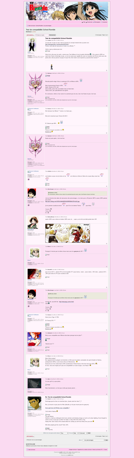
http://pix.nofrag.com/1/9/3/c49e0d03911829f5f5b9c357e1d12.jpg (62, 201)
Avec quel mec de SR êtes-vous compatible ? (57, 408)
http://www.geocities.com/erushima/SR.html (56, 44)
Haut (106, 70)
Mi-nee (49, 246)
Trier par (71, 433)
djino (49, 379)
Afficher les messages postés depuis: (51, 433)
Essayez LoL (48, 131)
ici (49, 429)
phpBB (60, 452)
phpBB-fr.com (70, 455)
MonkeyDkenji (51, 216)
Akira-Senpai (50, 189)
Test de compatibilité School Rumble (40, 30)
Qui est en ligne (30, 444)
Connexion (104, 22)
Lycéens (34, 31)
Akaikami (50, 332)
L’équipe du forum (73, 449)
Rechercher (90, 22)
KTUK (70, 453)
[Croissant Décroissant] (85, 433)
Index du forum (31, 25)
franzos (49, 108)
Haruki (49, 398)
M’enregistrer (97, 22)
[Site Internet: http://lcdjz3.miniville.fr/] (28, 179)
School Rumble (39, 25)
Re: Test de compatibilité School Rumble (58, 397)
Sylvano (49, 73)
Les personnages (47, 25)
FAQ (84, 22)
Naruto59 (50, 269)
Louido (49, 40)
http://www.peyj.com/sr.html (66, 301)
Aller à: (80, 440)
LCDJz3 (49, 171)
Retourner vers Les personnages (34, 439)
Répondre (28, 34)
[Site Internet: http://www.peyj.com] (28, 205)
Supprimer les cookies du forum (85, 449)
